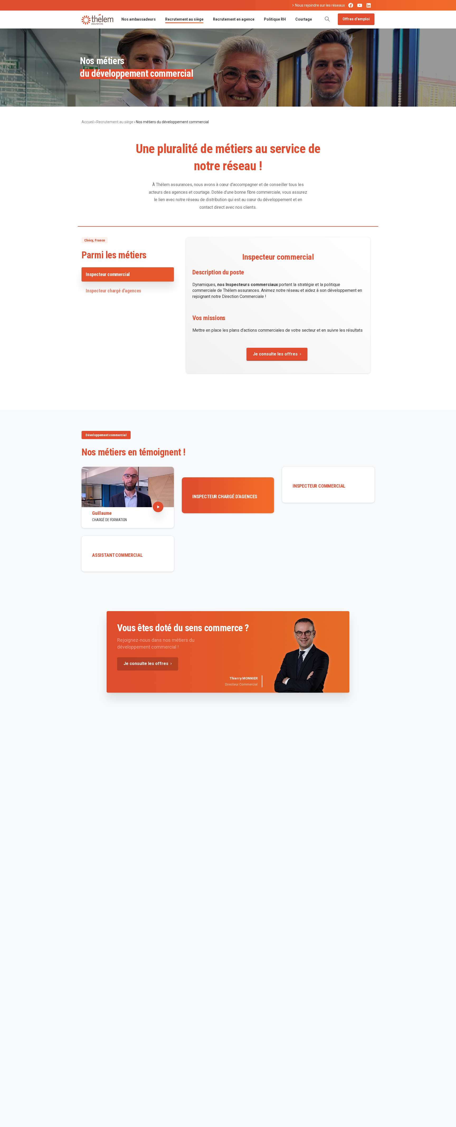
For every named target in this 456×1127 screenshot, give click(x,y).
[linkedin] (368, 5)
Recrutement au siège (114, 122)
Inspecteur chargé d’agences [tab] (113, 290)
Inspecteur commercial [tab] (108, 274)
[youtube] (359, 5)
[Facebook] (350, 5)
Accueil (88, 122)
